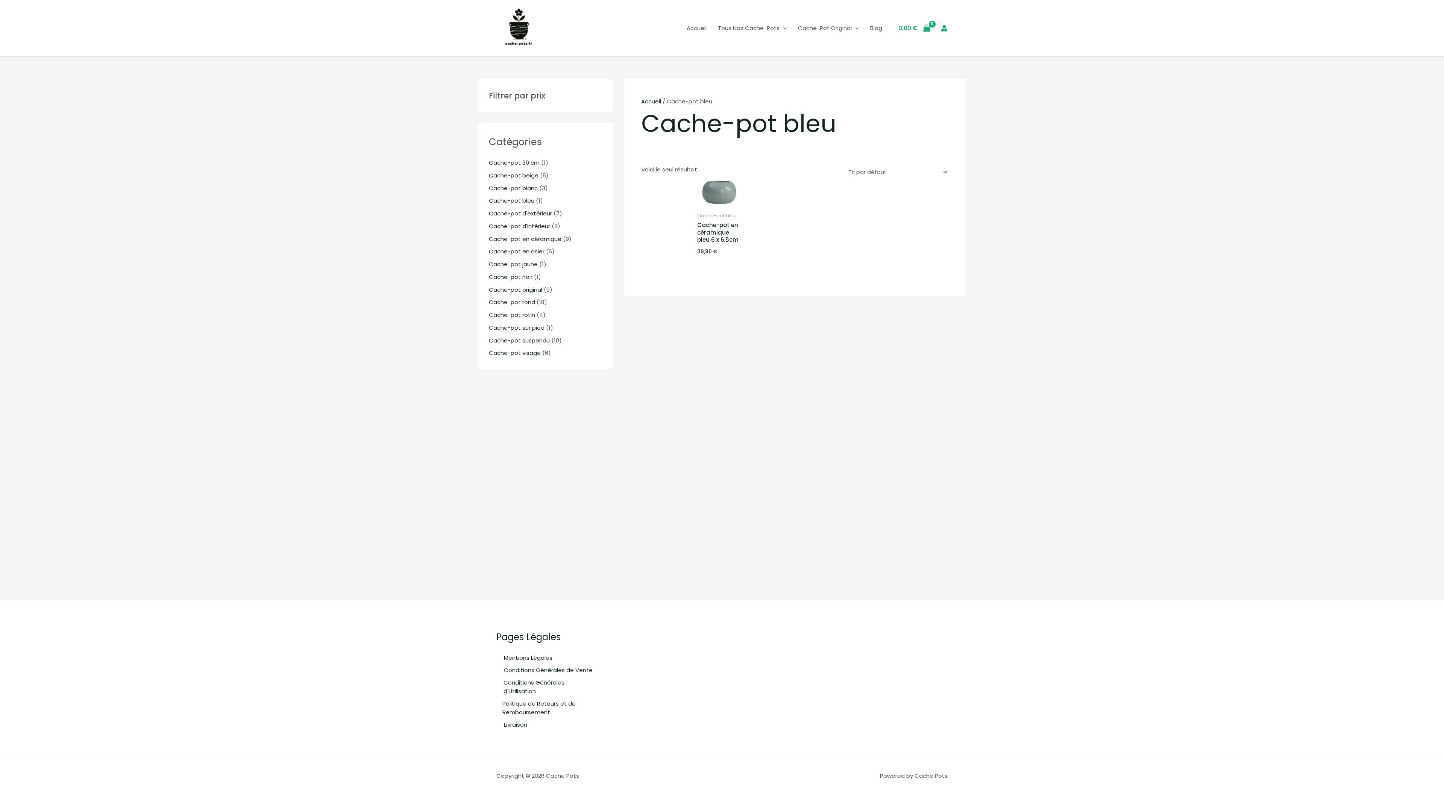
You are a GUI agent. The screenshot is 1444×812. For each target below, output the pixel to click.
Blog (876, 28)
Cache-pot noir (510, 277)
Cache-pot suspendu (519, 340)
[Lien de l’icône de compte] (944, 28)
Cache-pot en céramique (525, 239)
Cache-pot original (825, 28)
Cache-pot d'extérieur (520, 213)
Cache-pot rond (512, 302)
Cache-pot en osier (517, 251)
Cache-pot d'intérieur (519, 226)
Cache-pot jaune (513, 264)
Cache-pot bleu (511, 201)
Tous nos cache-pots (749, 28)
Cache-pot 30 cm (514, 163)
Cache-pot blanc (513, 188)
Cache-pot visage (515, 353)
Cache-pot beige (513, 175)
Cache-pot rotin (512, 315)
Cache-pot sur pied (517, 328)
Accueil (697, 28)
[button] (783, 28)
